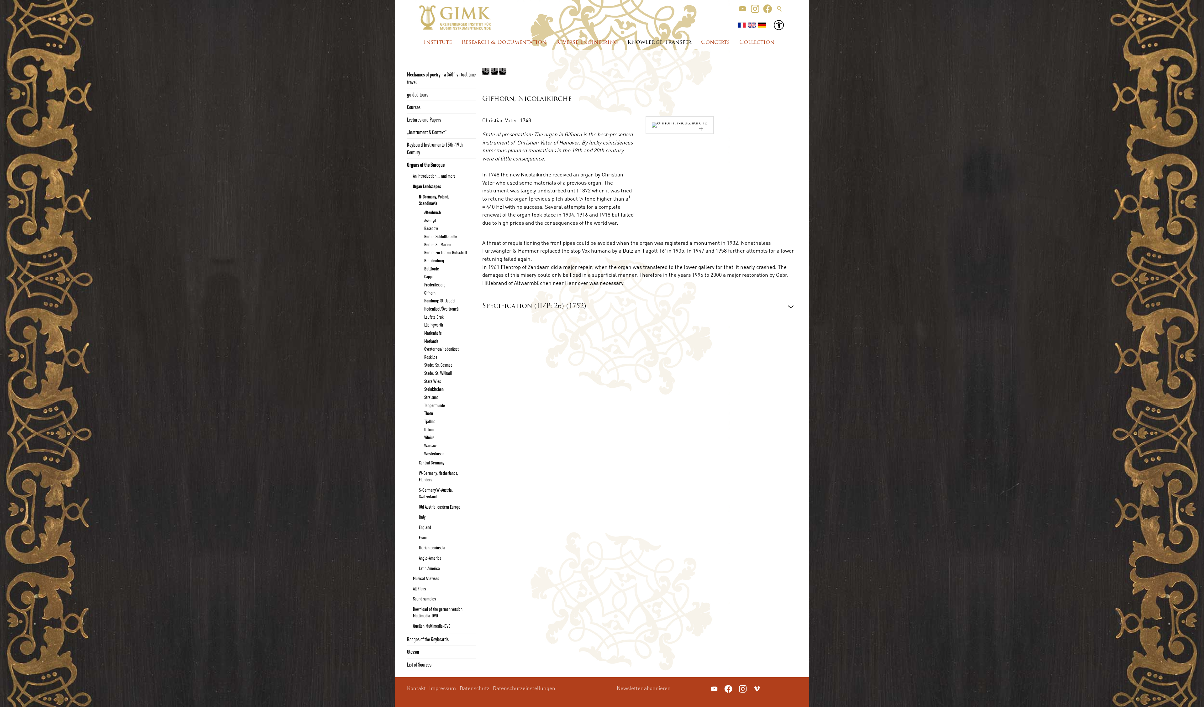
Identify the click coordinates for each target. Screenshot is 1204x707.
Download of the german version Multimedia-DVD (437, 612)
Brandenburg (434, 260)
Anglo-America (430, 558)
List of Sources (419, 664)
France (424, 537)
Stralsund (431, 397)
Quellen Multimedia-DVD (432, 626)
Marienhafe (433, 333)
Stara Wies (432, 381)
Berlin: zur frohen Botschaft (445, 252)
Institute (438, 42)
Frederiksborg (435, 284)
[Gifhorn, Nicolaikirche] (679, 125)
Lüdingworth (433, 325)
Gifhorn (430, 293)
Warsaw (430, 445)
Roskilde (430, 357)
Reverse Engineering (587, 42)
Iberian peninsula (432, 547)
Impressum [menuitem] (442, 688)
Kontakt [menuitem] (416, 688)
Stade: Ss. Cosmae (438, 365)
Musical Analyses (426, 578)
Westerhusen (434, 453)
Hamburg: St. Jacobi (439, 300)
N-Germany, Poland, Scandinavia (434, 199)
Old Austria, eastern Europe (440, 507)
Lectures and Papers (424, 119)
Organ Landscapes (427, 186)
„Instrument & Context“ (426, 131)
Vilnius (429, 437)
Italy (422, 517)
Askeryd (430, 220)
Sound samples (424, 598)
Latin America (429, 568)
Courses (413, 106)
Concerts (715, 42)
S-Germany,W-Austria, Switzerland (436, 493)
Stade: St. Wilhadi (438, 373)
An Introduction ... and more (434, 176)
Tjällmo (430, 421)
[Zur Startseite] (455, 17)
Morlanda (431, 341)
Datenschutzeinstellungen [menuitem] (524, 688)
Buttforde (431, 268)
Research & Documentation (504, 42)
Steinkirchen (434, 389)
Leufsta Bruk (434, 317)
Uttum (429, 429)
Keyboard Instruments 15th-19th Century (435, 148)
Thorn (428, 413)
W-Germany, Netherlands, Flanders (438, 476)
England (425, 527)
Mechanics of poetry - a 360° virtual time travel (441, 78)
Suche (779, 8)
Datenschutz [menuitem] (474, 688)
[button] (742, 9)
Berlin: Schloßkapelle (440, 236)
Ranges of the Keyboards (428, 639)
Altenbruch (432, 212)
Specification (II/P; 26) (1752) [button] (534, 306)
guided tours (417, 94)
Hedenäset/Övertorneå (441, 309)
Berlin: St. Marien (437, 244)
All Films (419, 588)
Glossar (413, 651)
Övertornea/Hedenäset (441, 349)
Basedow (431, 228)
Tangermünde (434, 405)
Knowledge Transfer (659, 42)
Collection (756, 42)
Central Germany (431, 462)
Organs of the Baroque (426, 164)
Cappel (429, 276)
